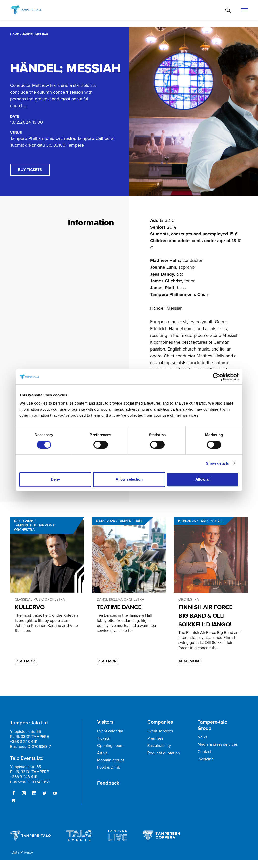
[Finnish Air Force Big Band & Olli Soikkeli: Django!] (211, 555)
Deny (55, 479)
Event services (160, 731)
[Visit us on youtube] (54, 793)
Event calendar (110, 731)
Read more (26, 661)
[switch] (100, 445)
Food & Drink (108, 767)
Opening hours (110, 745)
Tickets (103, 738)
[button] (228, 10)
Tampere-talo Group (212, 725)
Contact (204, 752)
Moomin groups (110, 760)
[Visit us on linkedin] (34, 793)
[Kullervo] (47, 555)
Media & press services (218, 744)
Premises (155, 738)
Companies (160, 722)
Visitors (105, 722)
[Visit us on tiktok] (13, 800)
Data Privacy (22, 852)
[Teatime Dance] (129, 555)
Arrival (102, 753)
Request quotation (163, 753)
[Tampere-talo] (31, 10)
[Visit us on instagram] (23, 793)
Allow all (202, 479)
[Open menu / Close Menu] (244, 10)
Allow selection (129, 479)
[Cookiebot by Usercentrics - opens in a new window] (217, 377)
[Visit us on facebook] (13, 793)
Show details (217, 463)
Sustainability (159, 745)
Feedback (108, 783)
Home (14, 34)
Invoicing (206, 759)
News (202, 737)
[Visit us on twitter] (44, 793)
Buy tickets (30, 169)
